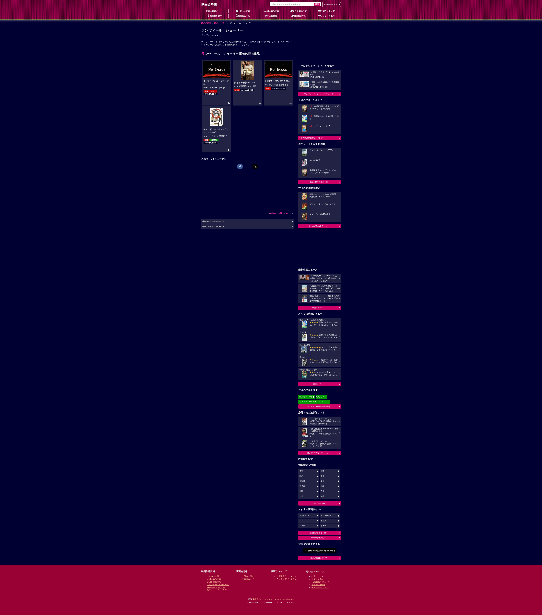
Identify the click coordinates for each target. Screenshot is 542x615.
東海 (322, 476)
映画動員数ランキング (286, 576)
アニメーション (327, 516)
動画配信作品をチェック (319, 226)
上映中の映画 (244, 11)
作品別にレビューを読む (218, 590)
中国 (301, 491)
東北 (322, 481)
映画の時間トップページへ (213, 227)
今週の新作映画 (272, 11)
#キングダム (323, 402)
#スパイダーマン (306, 397)
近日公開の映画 (300, 11)
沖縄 (322, 496)
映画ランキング (328, 11)
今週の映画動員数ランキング (311, 138)
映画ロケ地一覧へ (318, 538)
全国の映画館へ (318, 503)
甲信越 (302, 486)
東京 (301, 471)
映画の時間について (319, 558)
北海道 (302, 481)
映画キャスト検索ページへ (213, 221)
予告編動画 (272, 16)
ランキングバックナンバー (288, 579)
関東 (322, 471)
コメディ (303, 526)
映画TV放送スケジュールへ (318, 453)
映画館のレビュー (250, 579)
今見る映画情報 (318, 585)
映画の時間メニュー (215, 11)
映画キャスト (220, 23)
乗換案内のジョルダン (262, 599)
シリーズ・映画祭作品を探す (319, 406)
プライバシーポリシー (284, 599)
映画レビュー (318, 384)
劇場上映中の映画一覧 (319, 182)
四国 (322, 491)
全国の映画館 (248, 576)
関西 (301, 476)
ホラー (323, 526)
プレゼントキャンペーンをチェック (318, 94)
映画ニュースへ (318, 308)
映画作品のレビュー (216, 587)
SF (301, 521)
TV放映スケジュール (321, 582)
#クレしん (320, 397)
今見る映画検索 (330, 4)
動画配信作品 (300, 16)
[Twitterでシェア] (255, 166)
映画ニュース (244, 16)
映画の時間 (206, 23)
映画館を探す (216, 16)
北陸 (322, 486)
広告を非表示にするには (281, 213)
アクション (304, 516)
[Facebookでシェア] (240, 166)
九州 (301, 496)
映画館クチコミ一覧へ (319, 533)
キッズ (323, 521)
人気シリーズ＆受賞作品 (218, 585)
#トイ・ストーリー (307, 402)
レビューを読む (328, 16)
